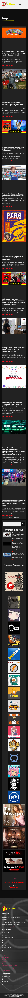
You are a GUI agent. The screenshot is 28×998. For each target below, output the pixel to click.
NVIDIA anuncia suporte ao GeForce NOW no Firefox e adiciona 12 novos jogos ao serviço (17, 545)
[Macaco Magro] (14, 745)
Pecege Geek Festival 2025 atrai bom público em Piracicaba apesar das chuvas (13, 349)
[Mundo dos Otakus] (14, 732)
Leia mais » (15, 540)
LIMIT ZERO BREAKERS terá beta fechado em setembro (18, 554)
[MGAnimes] (14, 615)
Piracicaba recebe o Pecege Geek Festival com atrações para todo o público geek (12, 404)
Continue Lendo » (7, 65)
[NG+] (14, 797)
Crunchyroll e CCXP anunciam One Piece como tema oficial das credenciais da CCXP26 (13, 53)
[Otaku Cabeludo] (14, 784)
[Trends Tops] (14, 680)
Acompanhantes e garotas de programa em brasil (11, 968)
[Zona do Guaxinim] (14, 602)
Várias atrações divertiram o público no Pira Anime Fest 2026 (13, 195)
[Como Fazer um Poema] (14, 758)
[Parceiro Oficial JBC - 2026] (14, 581)
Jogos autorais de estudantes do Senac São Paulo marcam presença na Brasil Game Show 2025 (14, 502)
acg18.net (14, 878)
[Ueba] (14, 693)
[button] (20, 4)
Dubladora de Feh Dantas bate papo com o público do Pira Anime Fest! (13, 148)
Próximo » (16, 517)
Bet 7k (3, 963)
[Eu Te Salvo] (14, 667)
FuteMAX (4, 956)
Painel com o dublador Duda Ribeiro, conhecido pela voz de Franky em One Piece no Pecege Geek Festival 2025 (13, 301)
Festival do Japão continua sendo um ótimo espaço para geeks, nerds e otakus (12, 104)
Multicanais (5, 958)
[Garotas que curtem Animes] (14, 771)
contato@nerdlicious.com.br (13, 927)
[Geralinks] (14, 654)
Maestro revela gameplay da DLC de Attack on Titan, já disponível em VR (18, 535)
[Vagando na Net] (14, 706)
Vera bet (4, 959)
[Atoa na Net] (14, 641)
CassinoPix (5, 961)
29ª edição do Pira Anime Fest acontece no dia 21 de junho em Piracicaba (13, 258)
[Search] (23, 524)
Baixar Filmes (6, 971)
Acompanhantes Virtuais (9, 965)
